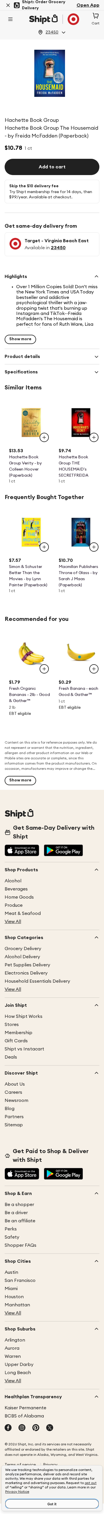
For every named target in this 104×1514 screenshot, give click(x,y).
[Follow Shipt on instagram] (21, 1428)
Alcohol (13, 881)
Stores (12, 1024)
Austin (11, 1272)
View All (13, 921)
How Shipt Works (23, 1016)
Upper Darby (19, 1364)
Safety (12, 1237)
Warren (13, 1356)
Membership (18, 1032)
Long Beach (18, 1372)
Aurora (12, 1348)
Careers (13, 1092)
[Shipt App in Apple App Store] (22, 851)
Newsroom (16, 1100)
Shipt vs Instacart (24, 1049)
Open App (88, 5)
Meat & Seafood (23, 913)
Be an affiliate (20, 1221)
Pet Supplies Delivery (27, 965)
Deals (11, 1057)
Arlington (15, 1340)
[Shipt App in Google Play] (63, 851)
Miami (11, 1288)
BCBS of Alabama (24, 1416)
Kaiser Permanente (25, 1408)
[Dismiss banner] (8, 5)
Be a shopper (19, 1204)
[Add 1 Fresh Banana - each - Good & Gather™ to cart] (94, 669)
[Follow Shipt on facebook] (8, 1428)
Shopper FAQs (20, 1245)
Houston (14, 1296)
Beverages (16, 889)
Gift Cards (16, 1041)
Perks (11, 1229)
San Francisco (20, 1280)
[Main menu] (10, 19)
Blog (9, 1108)
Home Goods (19, 897)
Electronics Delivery (26, 973)
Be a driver (16, 1212)
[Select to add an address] (54, 19)
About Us (15, 1084)
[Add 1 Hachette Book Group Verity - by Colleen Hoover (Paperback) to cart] (44, 437)
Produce (14, 905)
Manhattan (17, 1305)
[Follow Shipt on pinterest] (35, 1428)
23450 (58, 247)
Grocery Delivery (23, 948)
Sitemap (14, 1125)
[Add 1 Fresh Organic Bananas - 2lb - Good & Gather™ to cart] (44, 669)
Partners (14, 1116)
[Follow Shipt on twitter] (49, 1428)
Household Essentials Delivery (37, 981)
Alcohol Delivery (22, 956)
